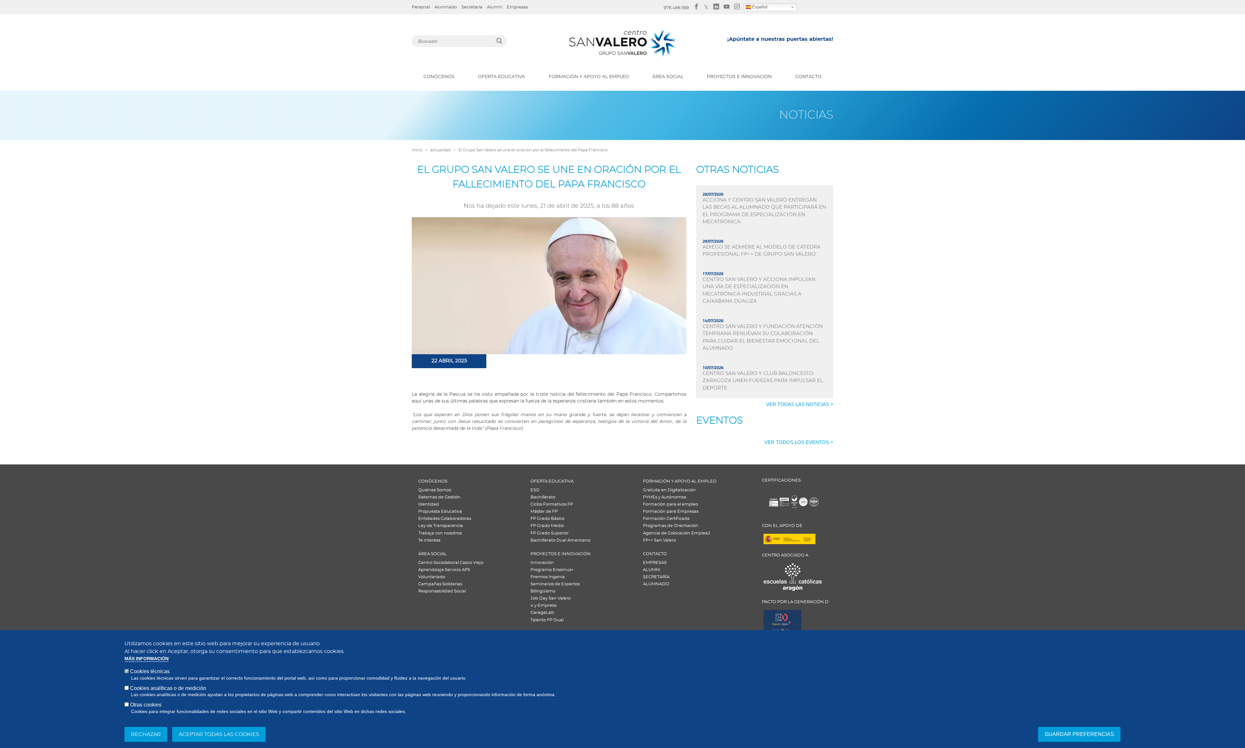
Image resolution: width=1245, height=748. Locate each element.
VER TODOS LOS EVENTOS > (799, 442)
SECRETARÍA (656, 577)
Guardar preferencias (1079, 734)
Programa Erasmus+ (552, 570)
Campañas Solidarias (440, 584)
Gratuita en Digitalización (669, 490)
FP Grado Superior (549, 533)
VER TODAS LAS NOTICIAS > (799, 404)
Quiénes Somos (434, 490)
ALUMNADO (656, 584)
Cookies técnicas (150, 671)
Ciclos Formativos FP (551, 504)
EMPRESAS (655, 563)
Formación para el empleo (670, 504)
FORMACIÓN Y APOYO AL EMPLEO (589, 77)
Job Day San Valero (550, 598)
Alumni (494, 7)
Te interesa (429, 540)
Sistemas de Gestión (439, 497)
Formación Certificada (666, 519)
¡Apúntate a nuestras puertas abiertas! (780, 39)
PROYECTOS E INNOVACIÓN (739, 77)
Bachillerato (542, 497)
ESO (535, 490)
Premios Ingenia (547, 577)
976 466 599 (676, 8)
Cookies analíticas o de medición (168, 688)
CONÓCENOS (439, 77)
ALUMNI (651, 570)
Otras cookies (145, 704)
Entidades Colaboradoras (444, 519)
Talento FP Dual (546, 620)
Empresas (517, 7)
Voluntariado (431, 577)
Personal (421, 7)
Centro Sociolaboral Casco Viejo (450, 563)
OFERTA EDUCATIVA (501, 77)
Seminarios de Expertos (555, 584)
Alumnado (445, 7)
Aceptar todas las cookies (219, 734)
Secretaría (471, 7)
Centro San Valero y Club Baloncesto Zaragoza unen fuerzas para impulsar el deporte (763, 381)
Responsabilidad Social (442, 591)
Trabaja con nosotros (440, 533)
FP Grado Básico (547, 519)
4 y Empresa (543, 605)
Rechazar (146, 734)
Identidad (428, 504)
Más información (146, 658)
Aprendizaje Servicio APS (444, 570)
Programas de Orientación (670, 526)
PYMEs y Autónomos (664, 497)
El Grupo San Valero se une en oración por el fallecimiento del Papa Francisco (533, 150)
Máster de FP (544, 511)
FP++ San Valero (659, 540)
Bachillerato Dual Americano (560, 540)
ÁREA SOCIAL (667, 77)
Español (759, 7)
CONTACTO (808, 77)
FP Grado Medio (547, 526)
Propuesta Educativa (440, 511)
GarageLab (542, 613)
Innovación (542, 563)
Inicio (417, 150)
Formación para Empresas (670, 511)
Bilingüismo (542, 591)
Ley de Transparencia (440, 526)
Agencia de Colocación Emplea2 (676, 533)
